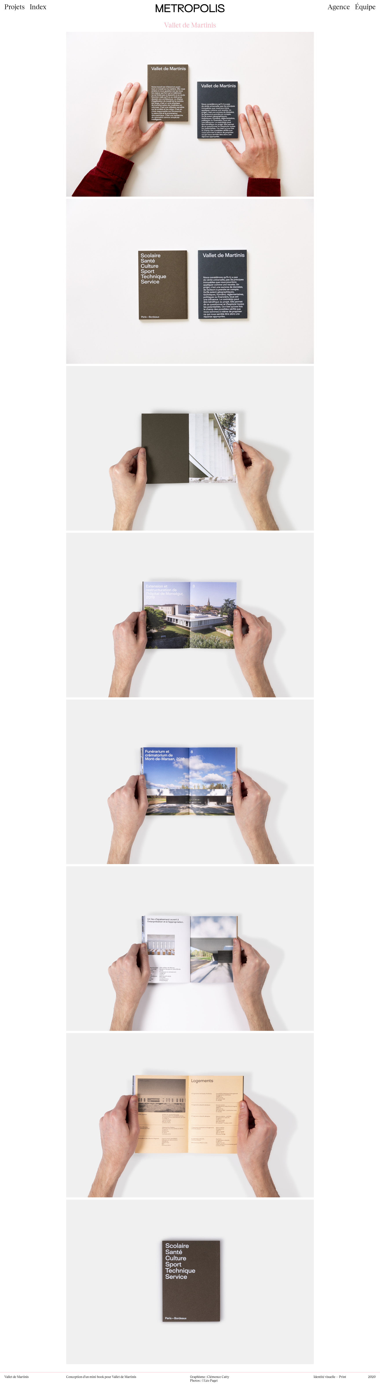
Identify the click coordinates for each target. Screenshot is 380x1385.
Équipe (365, 7)
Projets (14, 7)
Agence (339, 7)
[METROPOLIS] (190, 7)
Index (38, 7)
